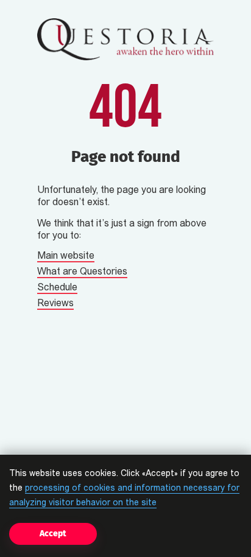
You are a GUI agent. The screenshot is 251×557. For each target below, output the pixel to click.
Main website (65, 256)
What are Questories (82, 272)
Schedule (57, 288)
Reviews (55, 304)
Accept (53, 533)
